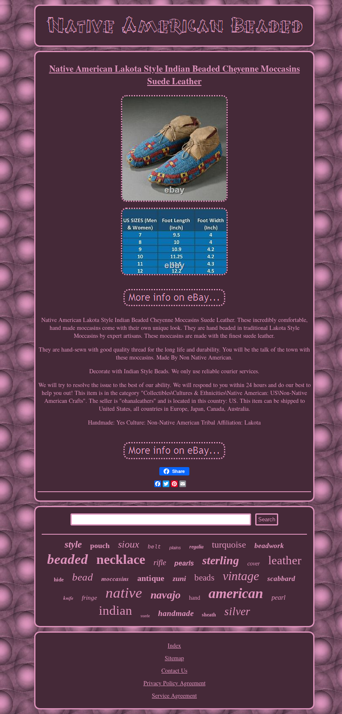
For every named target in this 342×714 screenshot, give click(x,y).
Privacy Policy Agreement (174, 683)
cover (253, 564)
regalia (196, 547)
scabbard (281, 579)
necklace (120, 559)
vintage (241, 576)
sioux (128, 544)
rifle (159, 562)
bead (82, 577)
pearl (278, 597)
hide (59, 579)
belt (154, 547)
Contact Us (174, 670)
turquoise (229, 544)
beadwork (269, 546)
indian (115, 610)
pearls (184, 563)
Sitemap (174, 658)
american (236, 593)
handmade (176, 613)
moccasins (115, 578)
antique (150, 578)
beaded (67, 559)
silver (237, 611)
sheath (209, 615)
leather (285, 560)
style (73, 544)
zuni (179, 578)
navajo (166, 595)
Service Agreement (174, 695)
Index (174, 645)
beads (204, 578)
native (124, 593)
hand (194, 598)
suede (145, 615)
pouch (100, 545)
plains (175, 547)
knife (68, 598)
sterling (220, 560)
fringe (89, 597)
